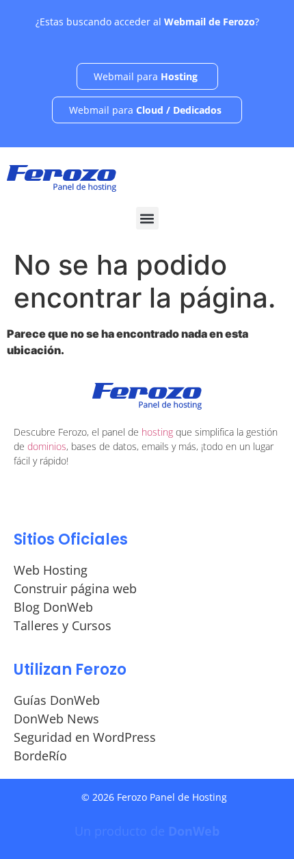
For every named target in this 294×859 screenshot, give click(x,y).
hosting (157, 431)
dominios (46, 446)
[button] (147, 218)
